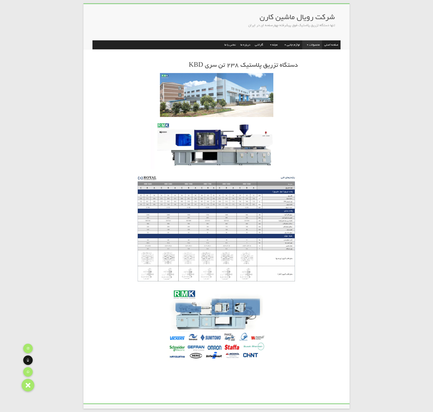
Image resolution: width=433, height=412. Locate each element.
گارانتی (259, 44)
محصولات (314, 44)
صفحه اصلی (331, 44)
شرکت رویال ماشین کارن (297, 17)
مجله (275, 44)
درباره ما (245, 44)
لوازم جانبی (293, 44)
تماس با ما (230, 44)
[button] (28, 385)
